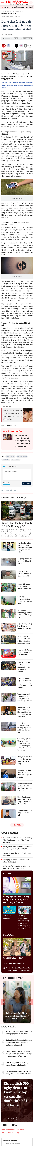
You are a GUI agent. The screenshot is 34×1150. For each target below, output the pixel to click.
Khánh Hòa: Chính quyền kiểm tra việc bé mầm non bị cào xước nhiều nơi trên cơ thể (19, 1042)
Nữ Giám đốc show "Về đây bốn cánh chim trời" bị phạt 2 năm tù (24, 773)
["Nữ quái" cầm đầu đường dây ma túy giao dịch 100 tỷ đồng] (8, 760)
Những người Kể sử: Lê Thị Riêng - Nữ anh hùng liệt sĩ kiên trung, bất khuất (16, 899)
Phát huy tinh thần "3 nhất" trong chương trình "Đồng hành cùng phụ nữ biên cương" (24, 922)
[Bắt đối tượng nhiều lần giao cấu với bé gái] (8, 813)
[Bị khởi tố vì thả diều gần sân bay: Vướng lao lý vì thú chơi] (8, 600)
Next (31, 1002)
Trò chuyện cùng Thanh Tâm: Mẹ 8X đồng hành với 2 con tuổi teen (18, 969)
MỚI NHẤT (7, 7)
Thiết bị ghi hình (22, 456)
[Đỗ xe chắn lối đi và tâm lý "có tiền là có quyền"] (17, 510)
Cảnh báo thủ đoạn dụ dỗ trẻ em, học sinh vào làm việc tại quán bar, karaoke (24, 667)
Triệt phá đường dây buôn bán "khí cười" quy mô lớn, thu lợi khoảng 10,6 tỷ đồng (24, 682)
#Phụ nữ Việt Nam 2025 (10, 1133)
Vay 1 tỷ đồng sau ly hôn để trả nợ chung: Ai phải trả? (24, 626)
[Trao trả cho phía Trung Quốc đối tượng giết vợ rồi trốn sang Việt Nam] (8, 697)
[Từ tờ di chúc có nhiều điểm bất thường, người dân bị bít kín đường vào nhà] (8, 726)
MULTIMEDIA (21, 7)
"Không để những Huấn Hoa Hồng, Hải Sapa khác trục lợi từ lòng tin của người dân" (24, 712)
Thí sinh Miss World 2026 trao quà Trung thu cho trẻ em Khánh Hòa (19, 1072)
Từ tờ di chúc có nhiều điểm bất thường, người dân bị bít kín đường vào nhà (24, 727)
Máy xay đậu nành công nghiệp (11, 1143)
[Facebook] (8, 46)
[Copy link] (30, 46)
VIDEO (7, 873)
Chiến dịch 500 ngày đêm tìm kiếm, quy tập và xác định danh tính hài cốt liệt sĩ (16, 1094)
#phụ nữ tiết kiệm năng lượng (12, 1129)
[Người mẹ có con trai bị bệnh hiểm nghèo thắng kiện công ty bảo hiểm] (8, 639)
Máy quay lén (10, 456)
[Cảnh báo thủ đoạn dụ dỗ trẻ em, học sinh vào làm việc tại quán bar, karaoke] (8, 665)
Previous (3, 1002)
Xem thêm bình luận (8, 490)
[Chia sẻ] (21, 46)
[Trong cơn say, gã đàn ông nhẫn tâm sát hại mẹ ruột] (8, 574)
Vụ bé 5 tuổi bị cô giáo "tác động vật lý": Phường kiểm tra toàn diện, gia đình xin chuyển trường (19, 1053)
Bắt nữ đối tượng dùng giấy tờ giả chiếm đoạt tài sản (24, 586)
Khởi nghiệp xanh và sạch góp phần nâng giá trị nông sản (17, 1064)
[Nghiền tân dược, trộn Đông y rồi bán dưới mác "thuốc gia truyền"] (8, 613)
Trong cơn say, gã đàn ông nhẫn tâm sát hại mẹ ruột (24, 573)
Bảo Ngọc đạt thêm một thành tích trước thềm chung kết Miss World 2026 (17, 848)
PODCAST (9, 934)
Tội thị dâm (6, 459)
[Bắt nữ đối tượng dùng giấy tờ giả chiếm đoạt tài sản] (8, 587)
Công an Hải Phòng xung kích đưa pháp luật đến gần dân (24, 652)
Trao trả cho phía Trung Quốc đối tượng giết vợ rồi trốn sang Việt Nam (24, 697)
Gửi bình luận (27, 483)
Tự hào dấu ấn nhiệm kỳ (8, 917)
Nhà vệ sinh (16, 459)
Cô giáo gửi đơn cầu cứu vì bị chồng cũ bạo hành (24, 561)
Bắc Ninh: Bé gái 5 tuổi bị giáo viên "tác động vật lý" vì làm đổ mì (19, 1032)
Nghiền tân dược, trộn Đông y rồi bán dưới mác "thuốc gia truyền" (25, 613)
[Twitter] (16, 46)
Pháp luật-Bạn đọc (15, 11)
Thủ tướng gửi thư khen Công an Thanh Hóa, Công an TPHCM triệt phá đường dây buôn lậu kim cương (24, 744)
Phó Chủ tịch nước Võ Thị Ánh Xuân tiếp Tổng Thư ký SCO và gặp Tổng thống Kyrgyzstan (17, 840)
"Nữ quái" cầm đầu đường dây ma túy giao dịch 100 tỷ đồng (24, 760)
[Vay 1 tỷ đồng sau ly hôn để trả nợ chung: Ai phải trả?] (8, 627)
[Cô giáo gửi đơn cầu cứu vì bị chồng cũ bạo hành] (8, 562)
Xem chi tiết (10, 1118)
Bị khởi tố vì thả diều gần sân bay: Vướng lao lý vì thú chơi (24, 600)
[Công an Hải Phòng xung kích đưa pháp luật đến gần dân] (8, 653)
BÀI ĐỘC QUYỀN (13, 978)
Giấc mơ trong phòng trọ (15, 963)
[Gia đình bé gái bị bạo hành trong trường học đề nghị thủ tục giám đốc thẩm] (8, 546)
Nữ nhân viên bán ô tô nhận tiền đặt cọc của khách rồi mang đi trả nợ (24, 787)
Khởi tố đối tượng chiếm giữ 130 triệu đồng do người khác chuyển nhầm (24, 800)
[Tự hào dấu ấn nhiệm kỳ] (9, 910)
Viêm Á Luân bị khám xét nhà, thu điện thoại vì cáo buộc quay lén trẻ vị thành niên (12, 415)
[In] (26, 46)
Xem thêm (17, 825)
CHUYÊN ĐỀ (29, 7)
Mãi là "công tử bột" (14, 958)
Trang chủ (4, 11)
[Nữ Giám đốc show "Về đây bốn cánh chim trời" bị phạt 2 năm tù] (8, 773)
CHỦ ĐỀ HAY (9, 1125)
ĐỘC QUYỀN (14, 7)
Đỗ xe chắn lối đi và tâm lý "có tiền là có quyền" (16, 524)
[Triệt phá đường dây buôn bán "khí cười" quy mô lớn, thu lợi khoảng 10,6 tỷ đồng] (8, 681)
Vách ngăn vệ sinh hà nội (10, 1140)
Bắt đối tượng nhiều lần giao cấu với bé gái (24, 812)
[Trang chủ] (2, 7)
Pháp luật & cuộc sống (8, 13)
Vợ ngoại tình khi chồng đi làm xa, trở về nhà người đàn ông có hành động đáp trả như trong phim (17, 85)
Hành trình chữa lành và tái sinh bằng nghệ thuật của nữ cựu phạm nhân (17, 1016)
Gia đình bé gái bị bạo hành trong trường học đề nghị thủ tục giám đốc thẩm (24, 547)
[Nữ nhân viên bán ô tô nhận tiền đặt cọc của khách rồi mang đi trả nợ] (8, 786)
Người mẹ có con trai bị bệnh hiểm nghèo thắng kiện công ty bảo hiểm (23, 639)
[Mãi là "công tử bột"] (17, 947)
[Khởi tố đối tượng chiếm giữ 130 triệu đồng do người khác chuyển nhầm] (8, 800)
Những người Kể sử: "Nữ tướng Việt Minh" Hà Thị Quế (16, 861)
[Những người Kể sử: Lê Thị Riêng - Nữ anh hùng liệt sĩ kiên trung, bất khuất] (17, 886)
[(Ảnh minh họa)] (17, 187)
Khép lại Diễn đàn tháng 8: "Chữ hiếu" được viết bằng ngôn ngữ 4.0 (17, 867)
